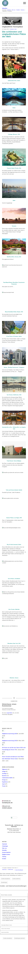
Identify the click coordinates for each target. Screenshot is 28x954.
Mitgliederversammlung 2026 (9, 733)
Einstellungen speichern (19, 938)
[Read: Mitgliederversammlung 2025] (3, 738)
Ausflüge (4, 773)
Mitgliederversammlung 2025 (9, 740)
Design (4, 779)
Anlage (4, 771)
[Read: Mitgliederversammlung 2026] (3, 731)
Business (12, 29)
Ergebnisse (5, 782)
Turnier (4, 786)
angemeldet (9, 712)
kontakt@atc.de (7, 802)
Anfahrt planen (7, 808)
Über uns (4, 848)
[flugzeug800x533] (12, 21)
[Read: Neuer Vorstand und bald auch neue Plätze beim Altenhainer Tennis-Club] (3, 754)
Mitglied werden (6, 854)
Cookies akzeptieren (5, 878)
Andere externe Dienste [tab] (5, 928)
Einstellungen (4, 882)
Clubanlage (5, 846)
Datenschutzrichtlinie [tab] (5, 932)
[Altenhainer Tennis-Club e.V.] (11, 3)
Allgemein (4, 769)
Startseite (4, 844)
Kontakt (4, 858)
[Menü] (24, 3)
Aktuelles (4, 8)
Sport (16, 29)
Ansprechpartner (6, 852)
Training (4, 856)
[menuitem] (24, 3)
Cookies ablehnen (16, 878)
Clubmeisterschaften (7, 777)
